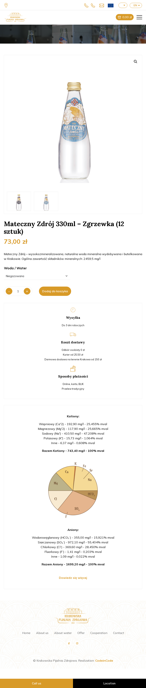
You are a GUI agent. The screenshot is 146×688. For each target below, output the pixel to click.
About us (42, 633)
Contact (118, 633)
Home (26, 633)
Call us (36, 683)
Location (109, 683)
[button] (135, 61)
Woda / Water (15, 268)
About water (63, 633)
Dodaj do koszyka (55, 291)
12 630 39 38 (87, 5)
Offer (81, 633)
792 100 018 (94, 5)
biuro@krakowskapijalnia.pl (100, 5)
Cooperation (98, 633)
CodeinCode (104, 660)
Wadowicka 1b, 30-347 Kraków (7, 5)
